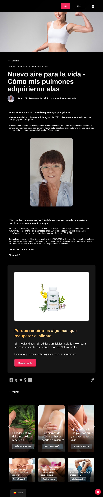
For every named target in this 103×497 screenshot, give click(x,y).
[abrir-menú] (65, 6)
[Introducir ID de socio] (93, 6)
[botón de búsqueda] (80, 6)
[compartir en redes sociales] (11, 380)
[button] (9, 426)
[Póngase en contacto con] (98, 492)
